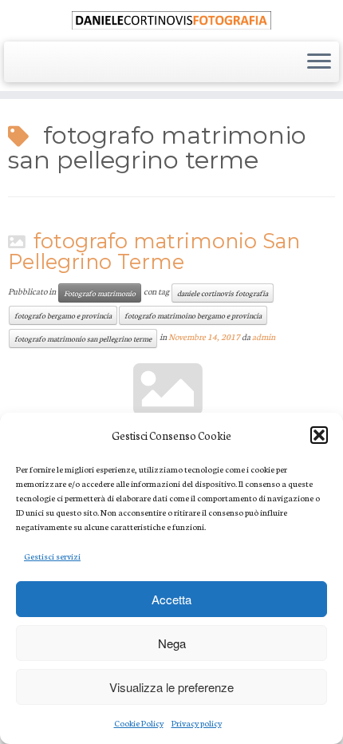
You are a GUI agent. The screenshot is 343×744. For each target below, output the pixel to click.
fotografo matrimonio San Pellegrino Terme (154, 251)
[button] (319, 435)
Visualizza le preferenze (171, 687)
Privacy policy (197, 723)
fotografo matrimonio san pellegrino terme (83, 338)
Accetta (171, 599)
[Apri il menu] (319, 62)
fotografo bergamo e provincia (63, 315)
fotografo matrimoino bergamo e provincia (193, 315)
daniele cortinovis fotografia (222, 292)
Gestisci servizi (52, 556)
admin (263, 336)
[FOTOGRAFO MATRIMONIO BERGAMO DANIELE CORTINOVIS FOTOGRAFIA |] (171, 19)
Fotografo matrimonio (100, 292)
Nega (172, 643)
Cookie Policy (139, 723)
